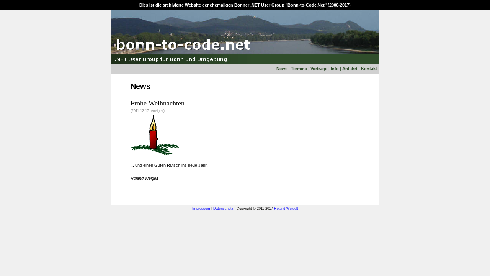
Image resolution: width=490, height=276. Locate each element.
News (281, 68)
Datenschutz (223, 208)
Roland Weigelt (286, 208)
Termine (299, 68)
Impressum (201, 208)
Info (335, 68)
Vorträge (318, 68)
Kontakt (369, 68)
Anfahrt (350, 68)
